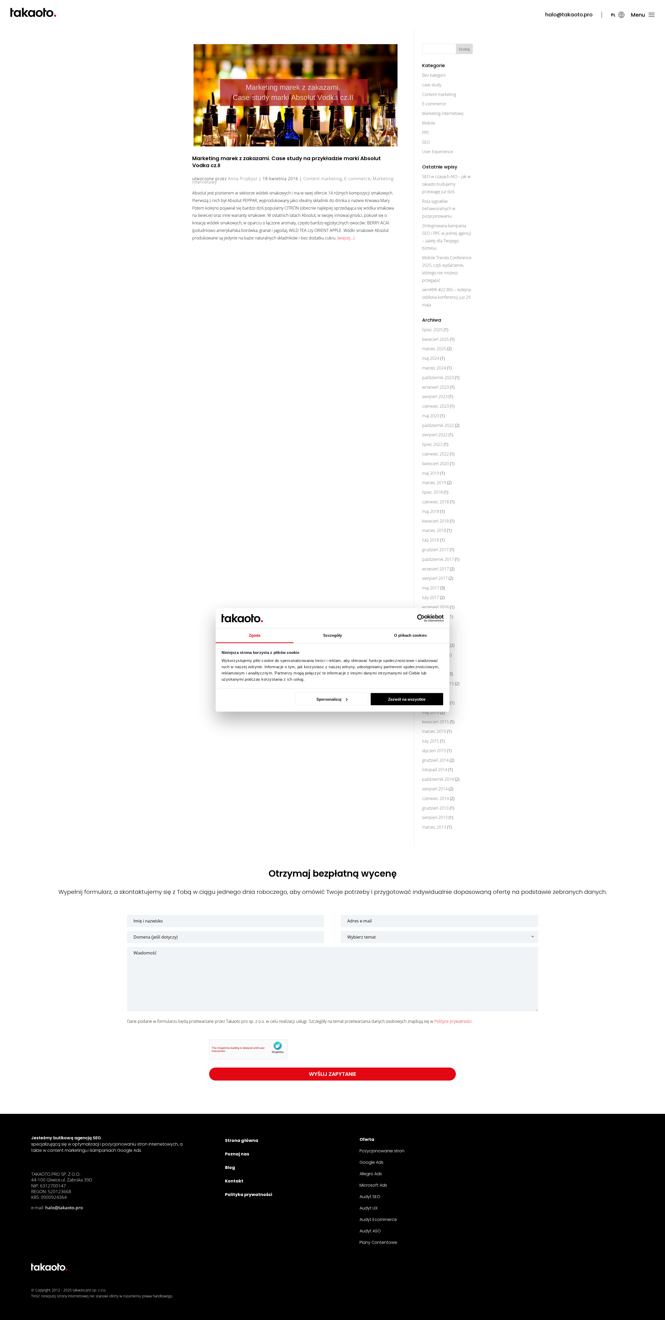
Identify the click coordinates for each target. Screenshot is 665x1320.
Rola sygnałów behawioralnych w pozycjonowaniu (438, 208)
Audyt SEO (370, 1197)
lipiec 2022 (432, 444)
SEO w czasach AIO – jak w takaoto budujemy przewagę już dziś (446, 184)
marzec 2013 (434, 827)
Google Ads (371, 1162)
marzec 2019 (434, 482)
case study (431, 85)
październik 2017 (438, 559)
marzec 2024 (434, 368)
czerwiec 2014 (435, 798)
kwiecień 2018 (435, 521)
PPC (425, 132)
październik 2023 (438, 377)
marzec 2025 (434, 349)
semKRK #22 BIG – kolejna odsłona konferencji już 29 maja (446, 297)
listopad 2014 (434, 769)
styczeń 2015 (434, 750)
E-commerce (357, 178)
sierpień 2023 (435, 396)
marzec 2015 (434, 731)
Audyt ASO (370, 1231)
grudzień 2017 (435, 549)
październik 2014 (438, 779)
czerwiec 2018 (435, 502)
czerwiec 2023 (435, 406)
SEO (426, 142)
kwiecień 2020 (435, 463)
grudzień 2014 (435, 760)
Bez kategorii (434, 75)
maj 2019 (430, 473)
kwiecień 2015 (435, 722)
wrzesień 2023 (435, 387)
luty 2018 (430, 540)
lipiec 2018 (432, 492)
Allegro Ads (371, 1174)
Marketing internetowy (442, 113)
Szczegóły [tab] (332, 635)
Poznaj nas (237, 1154)
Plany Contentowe (378, 1242)
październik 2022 (438, 425)
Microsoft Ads (373, 1185)
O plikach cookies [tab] (410, 635)
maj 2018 (430, 511)
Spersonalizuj (328, 699)
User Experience (437, 151)
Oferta (367, 1139)
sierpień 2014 (435, 789)
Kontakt (234, 1181)
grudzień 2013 (435, 808)
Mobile (428, 123)
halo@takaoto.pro (569, 14)
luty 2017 (430, 597)
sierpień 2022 (435, 435)
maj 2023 (430, 416)
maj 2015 (430, 712)
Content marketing (322, 178)
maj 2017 (430, 588)
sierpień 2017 (435, 578)
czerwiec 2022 (435, 454)
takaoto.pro (82, 1290)
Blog (230, 1168)
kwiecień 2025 (435, 339)
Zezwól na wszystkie (406, 699)
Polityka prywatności (248, 1195)
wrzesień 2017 (435, 569)
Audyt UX (368, 1208)
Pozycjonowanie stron (382, 1151)
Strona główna (241, 1140)
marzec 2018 (434, 530)
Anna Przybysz (242, 178)
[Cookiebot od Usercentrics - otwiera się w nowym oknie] (421, 618)
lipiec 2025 (432, 330)
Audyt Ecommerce (378, 1220)
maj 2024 (430, 358)
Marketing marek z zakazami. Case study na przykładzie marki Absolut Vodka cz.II (286, 162)
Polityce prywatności (453, 1021)
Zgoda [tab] (255, 635)
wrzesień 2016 (435, 607)
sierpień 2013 (435, 817)
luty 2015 (430, 741)
